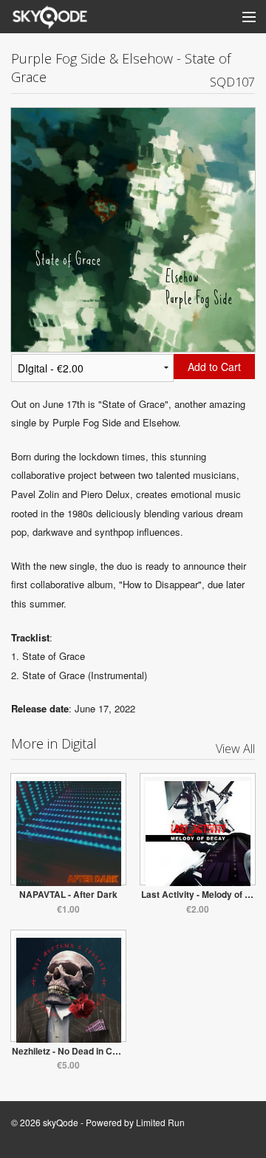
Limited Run (160, 1122)
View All (235, 748)
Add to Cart (214, 366)
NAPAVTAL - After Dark (68, 894)
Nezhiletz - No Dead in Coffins (74, 1050)
